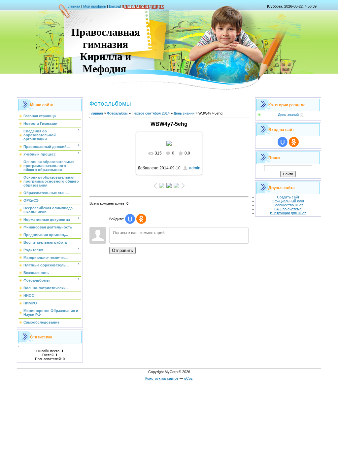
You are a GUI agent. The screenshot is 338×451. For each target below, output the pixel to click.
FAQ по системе (288, 209)
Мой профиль (94, 6)
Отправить (122, 250)
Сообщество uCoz (288, 205)
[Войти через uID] (130, 219)
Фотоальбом (117, 113)
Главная (73, 6)
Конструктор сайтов (162, 378)
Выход (114, 6)
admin (194, 168)
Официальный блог (288, 201)
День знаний (184, 113)
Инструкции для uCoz (288, 213)
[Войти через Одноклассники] (141, 219)
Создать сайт (288, 197)
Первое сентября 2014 (151, 113)
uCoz (188, 378)
